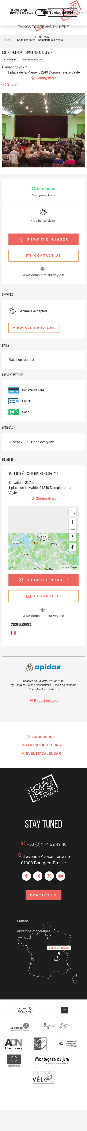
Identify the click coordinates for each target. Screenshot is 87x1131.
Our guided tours (43, 745)
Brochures (43, 737)
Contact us (43, 895)
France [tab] (22, 921)
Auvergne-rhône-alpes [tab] (33, 931)
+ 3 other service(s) (44, 220)
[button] (70, 12)
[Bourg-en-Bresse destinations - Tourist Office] (43, 801)
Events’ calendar (43, 753)
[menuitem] (43, 27)
